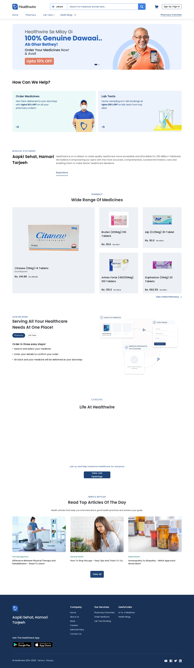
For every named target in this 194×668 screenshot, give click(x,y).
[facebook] (171, 660)
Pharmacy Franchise (171, 14)
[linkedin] (180, 660)
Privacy (49, 660)
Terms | (41, 660)
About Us (74, 616)
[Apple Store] (43, 644)
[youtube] (165, 660)
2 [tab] (98, 65)
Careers (74, 625)
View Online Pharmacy (168, 296)
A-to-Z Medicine (126, 612)
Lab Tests (32, 335)
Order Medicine (101, 616)
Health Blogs (66, 15)
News (72, 621)
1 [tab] (95, 65)
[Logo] (15, 608)
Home (15, 15)
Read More (62, 172)
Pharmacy (31, 15)
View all (97, 574)
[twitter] (175, 660)
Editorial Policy (77, 629)
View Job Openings (97, 474)
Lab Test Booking (102, 621)
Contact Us (75, 633)
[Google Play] (22, 644)
